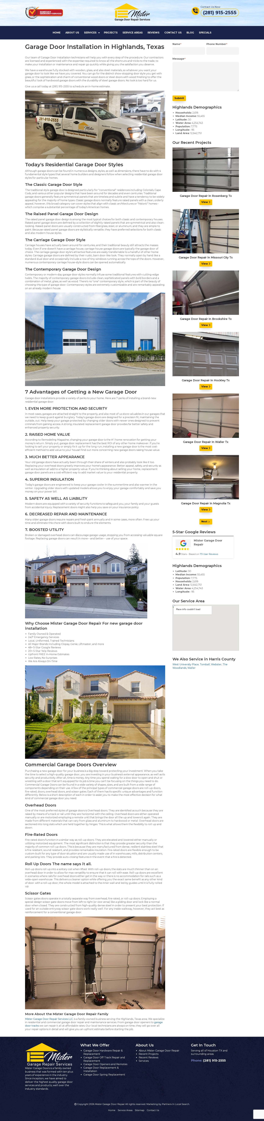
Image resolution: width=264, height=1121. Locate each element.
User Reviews (209, 554)
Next (204, 521)
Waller (191, 667)
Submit (179, 98)
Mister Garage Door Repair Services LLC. (49, 1019)
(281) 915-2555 (214, 1060)
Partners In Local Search (175, 1104)
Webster (216, 664)
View (205, 202)
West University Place (185, 664)
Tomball (205, 664)
